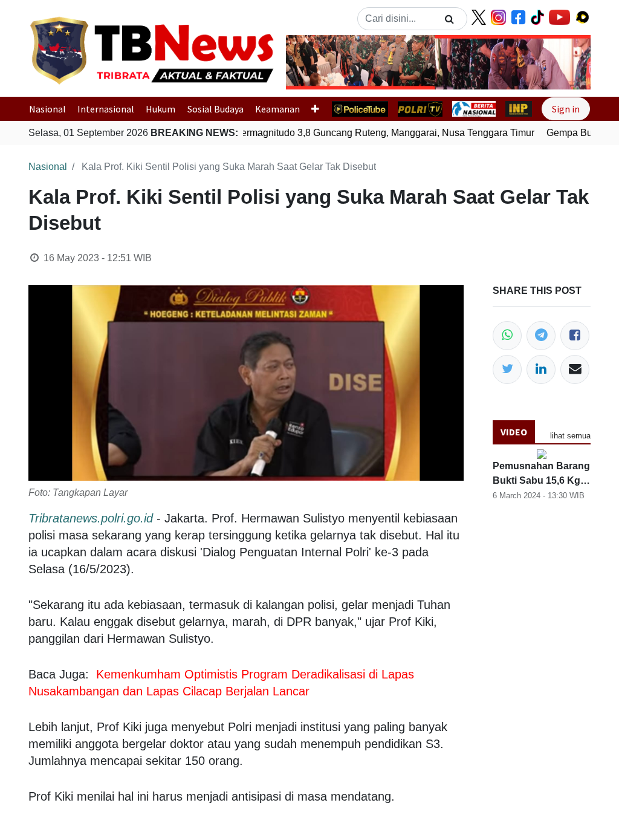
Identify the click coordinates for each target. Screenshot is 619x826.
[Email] (574, 369)
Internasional (105, 109)
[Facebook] (574, 335)
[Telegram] (541, 335)
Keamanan (277, 109)
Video (514, 432)
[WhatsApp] (507, 335)
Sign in (566, 109)
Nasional (47, 109)
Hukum (160, 109)
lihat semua (570, 435)
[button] (309, 62)
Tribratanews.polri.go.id (90, 518)
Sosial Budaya (215, 109)
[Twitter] (507, 369)
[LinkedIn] (541, 369)
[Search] (449, 18)
